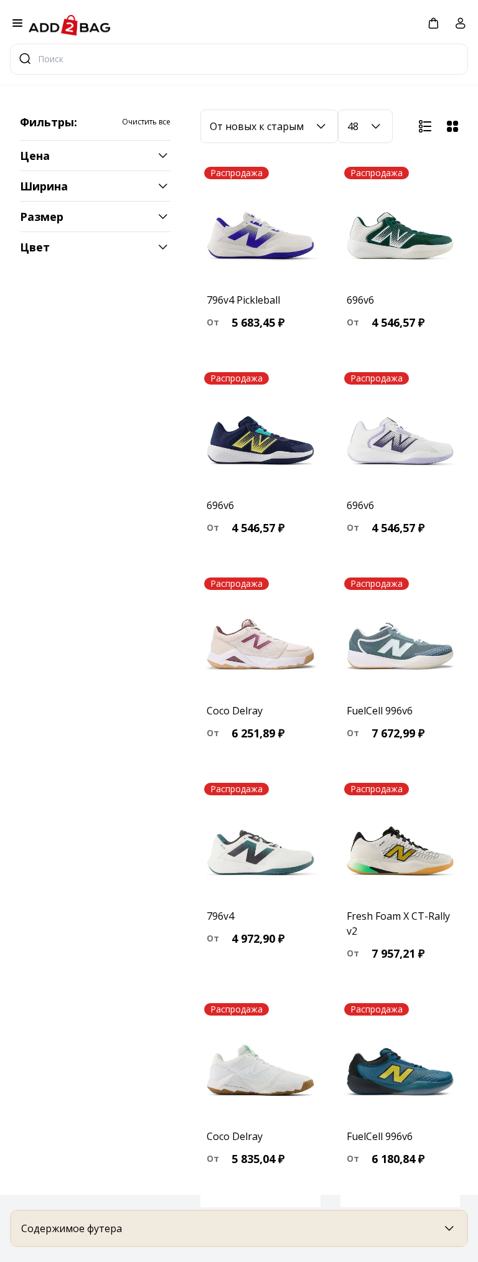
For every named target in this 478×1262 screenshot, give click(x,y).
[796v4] (260, 840)
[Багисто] (69, 24)
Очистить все (146, 122)
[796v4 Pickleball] (260, 224)
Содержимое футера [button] (71, 1228)
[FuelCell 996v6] (400, 635)
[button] (433, 22)
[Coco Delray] (260, 635)
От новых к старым (257, 126)
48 (352, 126)
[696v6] (400, 224)
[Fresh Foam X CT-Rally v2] (400, 840)
